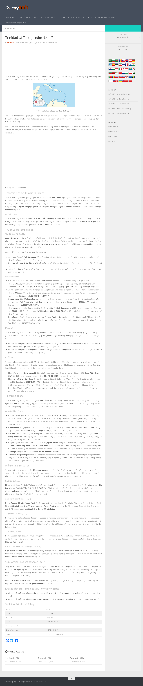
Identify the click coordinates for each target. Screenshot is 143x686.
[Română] (113, 78)
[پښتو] (133, 74)
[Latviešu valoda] (113, 74)
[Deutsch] (133, 62)
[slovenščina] (123, 78)
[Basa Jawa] (127, 70)
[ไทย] (110, 82)
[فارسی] (120, 66)
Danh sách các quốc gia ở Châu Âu (70, 17)
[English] (123, 82)
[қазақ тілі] (130, 70)
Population (113, 136)
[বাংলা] (117, 62)
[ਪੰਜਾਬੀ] (127, 74)
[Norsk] (120, 74)
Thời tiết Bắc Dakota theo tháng (120, 113)
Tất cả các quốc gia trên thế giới (15, 682)
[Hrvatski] (110, 70)
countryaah (11, 43)
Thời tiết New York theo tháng (119, 104)
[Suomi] (123, 66)
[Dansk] (130, 62)
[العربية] (110, 62)
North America (114, 132)
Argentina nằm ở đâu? (12, 658)
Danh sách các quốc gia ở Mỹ (14, 23)
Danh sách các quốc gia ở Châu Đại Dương (101, 17)
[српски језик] (127, 78)
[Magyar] (113, 70)
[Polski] (130, 74)
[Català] (120, 62)
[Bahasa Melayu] (117, 74)
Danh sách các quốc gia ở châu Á (44, 17)
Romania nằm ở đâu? (77, 658)
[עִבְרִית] (130, 66)
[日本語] (123, 70)
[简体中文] (127, 82)
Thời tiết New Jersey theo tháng (120, 94)
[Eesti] (117, 66)
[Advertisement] (53, 60)
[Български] (113, 62)
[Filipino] (113, 82)
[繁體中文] (130, 82)
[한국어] (133, 70)
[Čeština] (123, 62)
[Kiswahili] (133, 78)
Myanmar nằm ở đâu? (44, 658)
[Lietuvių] (110, 74)
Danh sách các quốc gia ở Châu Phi (16, 17)
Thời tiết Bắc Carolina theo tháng (120, 109)
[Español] (113, 66)
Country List (10, 28)
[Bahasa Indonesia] (117, 70)
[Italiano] (120, 70)
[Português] (110, 78)
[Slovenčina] (120, 78)
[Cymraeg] (127, 62)
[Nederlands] (123, 74)
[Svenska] (130, 78)
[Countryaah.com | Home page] (17, 7)
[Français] (127, 66)
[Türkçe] (117, 82)
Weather (113, 141)
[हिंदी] (133, 66)
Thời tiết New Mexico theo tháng (120, 99)
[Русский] (117, 78)
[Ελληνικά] (110, 66)
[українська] (120, 82)
